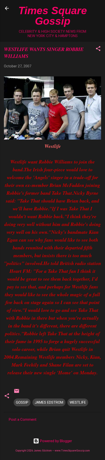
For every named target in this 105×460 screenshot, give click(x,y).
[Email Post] (17, 392)
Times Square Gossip (52, 16)
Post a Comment (22, 419)
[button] (98, 49)
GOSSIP (22, 402)
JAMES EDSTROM (49, 402)
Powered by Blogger (55, 441)
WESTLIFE (78, 402)
